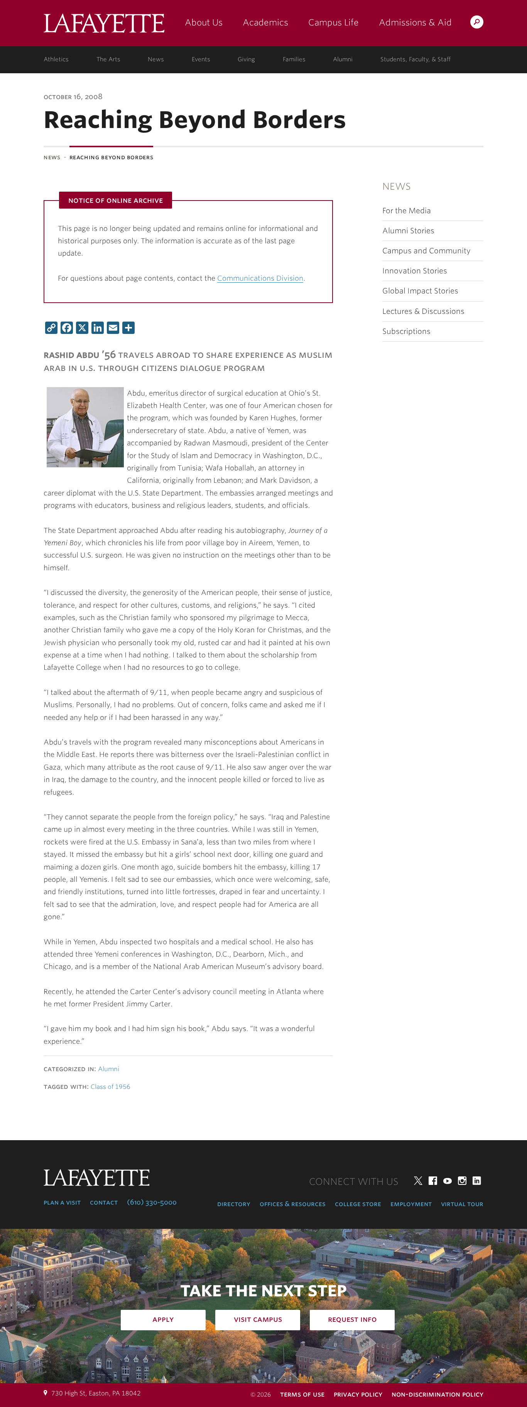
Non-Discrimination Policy (437, 1394)
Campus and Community (426, 250)
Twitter (418, 1180)
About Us (204, 22)
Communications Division (260, 278)
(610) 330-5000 (152, 1202)
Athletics (56, 59)
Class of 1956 (110, 1086)
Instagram (462, 1180)
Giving (246, 59)
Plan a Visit (62, 1202)
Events (201, 59)
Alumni (343, 59)
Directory (233, 1204)
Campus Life (333, 22)
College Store (358, 1204)
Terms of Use (302, 1394)
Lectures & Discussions (423, 311)
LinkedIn (476, 1180)
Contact (104, 1202)
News (156, 59)
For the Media (406, 210)
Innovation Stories (414, 270)
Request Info (352, 1319)
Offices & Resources (293, 1204)
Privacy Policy (358, 1394)
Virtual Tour (462, 1204)
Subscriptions (406, 331)
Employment (411, 1204)
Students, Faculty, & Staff (415, 59)
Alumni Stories (408, 230)
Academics (265, 22)
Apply (163, 1319)
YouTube (447, 1180)
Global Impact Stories (420, 290)
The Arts (108, 59)
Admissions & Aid (415, 22)
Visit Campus (258, 1319)
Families (294, 59)
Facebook (432, 1180)
